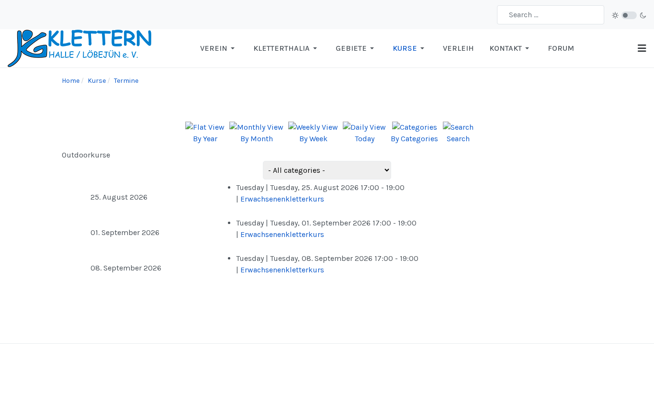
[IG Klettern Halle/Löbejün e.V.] (79, 47)
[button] (219, 48)
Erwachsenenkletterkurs (282, 198)
